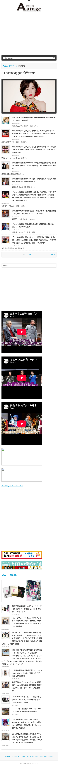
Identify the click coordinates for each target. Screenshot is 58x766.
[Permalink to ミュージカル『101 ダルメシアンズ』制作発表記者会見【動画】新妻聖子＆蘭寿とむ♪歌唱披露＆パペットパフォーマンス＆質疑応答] (5, 620)
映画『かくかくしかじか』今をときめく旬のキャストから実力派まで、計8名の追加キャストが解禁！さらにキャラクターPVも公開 (34, 149)
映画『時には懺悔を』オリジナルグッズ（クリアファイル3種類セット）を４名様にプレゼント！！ (26, 609)
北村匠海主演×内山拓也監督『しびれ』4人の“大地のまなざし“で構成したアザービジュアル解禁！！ (27, 673)
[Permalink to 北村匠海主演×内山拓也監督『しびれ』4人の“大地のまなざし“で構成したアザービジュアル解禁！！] (5, 673)
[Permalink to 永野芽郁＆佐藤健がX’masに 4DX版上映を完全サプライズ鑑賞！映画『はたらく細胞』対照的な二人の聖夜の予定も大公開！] (5, 165)
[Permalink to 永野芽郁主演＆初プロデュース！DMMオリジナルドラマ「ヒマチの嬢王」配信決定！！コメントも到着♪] (29, 96)
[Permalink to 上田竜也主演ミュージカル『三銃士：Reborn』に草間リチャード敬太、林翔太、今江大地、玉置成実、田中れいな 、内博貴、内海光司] (5, 722)
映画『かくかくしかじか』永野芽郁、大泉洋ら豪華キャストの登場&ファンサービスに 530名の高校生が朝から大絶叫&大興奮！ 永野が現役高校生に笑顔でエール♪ (34, 133)
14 (30, 255)
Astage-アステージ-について (15, 756)
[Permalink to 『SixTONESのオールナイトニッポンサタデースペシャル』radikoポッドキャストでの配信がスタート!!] (5, 699)
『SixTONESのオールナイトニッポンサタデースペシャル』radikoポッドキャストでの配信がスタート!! (26, 699)
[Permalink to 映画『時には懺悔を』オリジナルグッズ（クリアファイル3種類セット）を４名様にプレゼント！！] (21, 591)
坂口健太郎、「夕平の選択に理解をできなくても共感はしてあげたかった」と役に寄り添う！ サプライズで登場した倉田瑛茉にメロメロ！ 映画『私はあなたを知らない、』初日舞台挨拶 (21, 638)
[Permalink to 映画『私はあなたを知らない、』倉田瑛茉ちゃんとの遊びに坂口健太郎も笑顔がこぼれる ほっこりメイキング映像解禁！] (5, 685)
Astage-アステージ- (10, 66)
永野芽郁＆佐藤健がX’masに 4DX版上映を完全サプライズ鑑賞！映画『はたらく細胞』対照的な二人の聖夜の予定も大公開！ (34, 165)
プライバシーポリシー (34, 756)
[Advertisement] (29, 34)
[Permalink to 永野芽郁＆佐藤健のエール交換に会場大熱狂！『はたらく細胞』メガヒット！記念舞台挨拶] (5, 181)
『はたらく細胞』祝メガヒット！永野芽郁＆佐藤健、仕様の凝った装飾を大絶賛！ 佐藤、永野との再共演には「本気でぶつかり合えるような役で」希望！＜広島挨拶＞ (34, 240)
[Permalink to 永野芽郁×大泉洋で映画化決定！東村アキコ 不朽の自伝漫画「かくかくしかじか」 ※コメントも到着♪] (5, 213)
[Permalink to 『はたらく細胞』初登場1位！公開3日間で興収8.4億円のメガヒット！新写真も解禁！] (5, 227)
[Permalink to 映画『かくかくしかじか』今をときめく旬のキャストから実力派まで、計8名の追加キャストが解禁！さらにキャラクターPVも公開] (5, 149)
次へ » (52, 255)
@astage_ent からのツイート (12, 486)
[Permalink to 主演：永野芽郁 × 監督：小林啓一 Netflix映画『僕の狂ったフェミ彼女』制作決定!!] (5, 120)
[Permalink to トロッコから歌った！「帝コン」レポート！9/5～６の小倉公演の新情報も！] (5, 711)
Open (29, 0)
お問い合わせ (48, 756)
